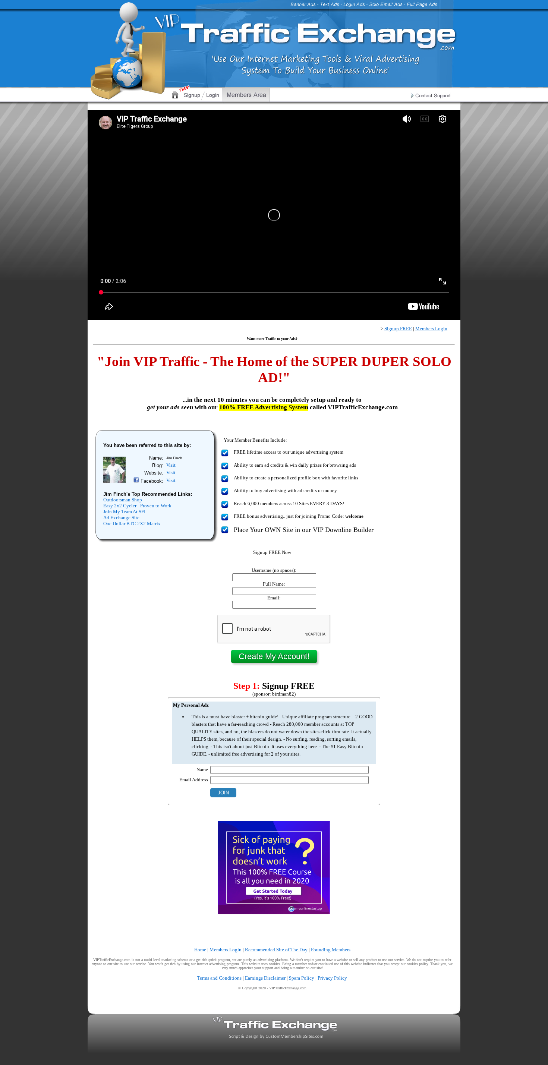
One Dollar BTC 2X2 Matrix (132, 523)
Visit (171, 465)
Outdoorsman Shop (122, 499)
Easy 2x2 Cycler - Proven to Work (137, 505)
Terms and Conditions (219, 978)
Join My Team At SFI (124, 511)
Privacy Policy (332, 978)
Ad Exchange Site (121, 517)
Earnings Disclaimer (265, 978)
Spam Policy (301, 978)
